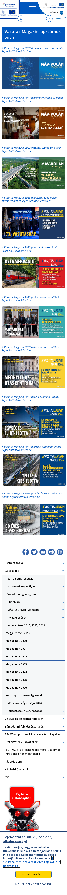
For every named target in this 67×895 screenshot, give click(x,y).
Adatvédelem (13, 761)
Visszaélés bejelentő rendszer (24, 718)
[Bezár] (21, 18)
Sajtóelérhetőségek (20, 578)
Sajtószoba (12, 571)
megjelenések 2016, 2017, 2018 (25, 625)
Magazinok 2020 (16, 641)
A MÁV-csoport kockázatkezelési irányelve (32, 734)
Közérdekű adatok (17, 769)
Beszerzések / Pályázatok (21, 742)
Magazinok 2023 (16, 664)
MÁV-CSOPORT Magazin (23, 609)
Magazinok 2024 (16, 672)
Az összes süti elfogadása (33, 874)
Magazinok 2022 (16, 656)
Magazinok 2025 (16, 679)
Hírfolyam (14, 602)
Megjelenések (17, 617)
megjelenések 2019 (18, 633)
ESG (7, 777)
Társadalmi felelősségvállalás (24, 726)
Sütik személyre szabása (34, 884)
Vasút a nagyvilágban (21, 594)
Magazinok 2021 (16, 648)
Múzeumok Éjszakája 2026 (24, 703)
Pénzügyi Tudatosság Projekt (25, 695)
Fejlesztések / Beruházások (24, 711)
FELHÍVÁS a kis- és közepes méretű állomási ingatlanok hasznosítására (33, 751)
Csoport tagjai (14, 563)
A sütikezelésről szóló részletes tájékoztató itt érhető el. (31, 861)
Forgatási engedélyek (21, 586)
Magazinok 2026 (16, 687)
